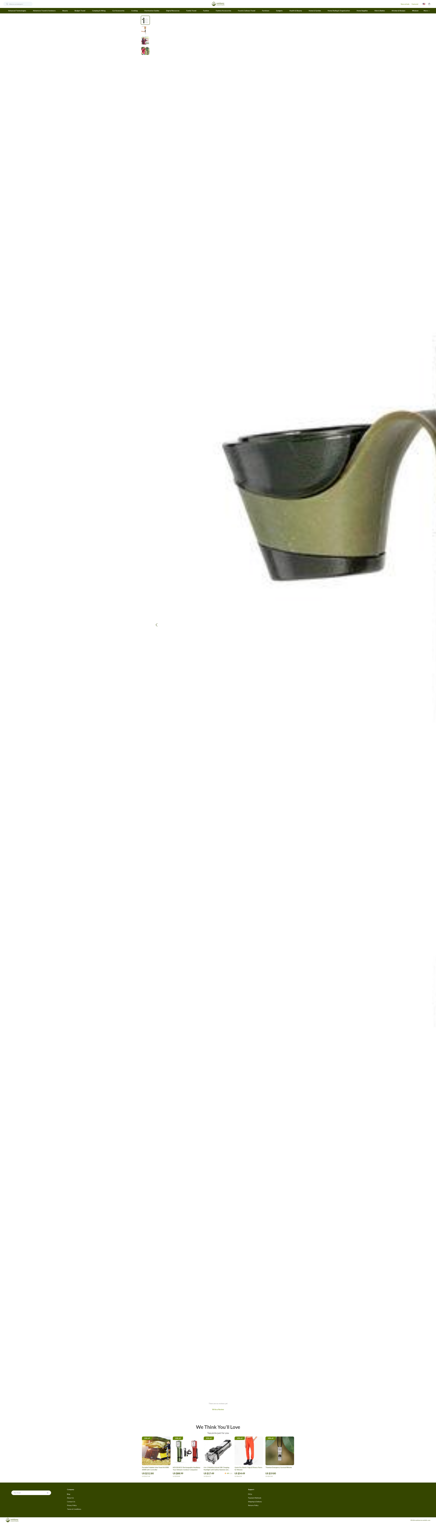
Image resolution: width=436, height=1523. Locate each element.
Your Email (17, 1493)
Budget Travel (80, 11)
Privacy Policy (72, 1505)
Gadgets (279, 11)
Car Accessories (118, 11)
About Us (70, 1498)
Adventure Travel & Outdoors (44, 11)
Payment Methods (254, 1498)
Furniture (265, 11)
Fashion (206, 11)
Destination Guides (151, 11)
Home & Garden (315, 11)
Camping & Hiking (98, 11)
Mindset (415, 11)
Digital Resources (173, 11)
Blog (68, 1494)
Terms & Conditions (74, 1509)
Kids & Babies (380, 11)
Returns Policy (253, 1505)
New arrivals (405, 4)
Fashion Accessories (223, 11)
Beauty (65, 11)
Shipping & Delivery (255, 1502)
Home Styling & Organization (339, 11)
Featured (415, 4)
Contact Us (71, 1502)
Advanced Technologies (17, 11)
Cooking (134, 11)
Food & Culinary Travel (246, 11)
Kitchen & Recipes (398, 11)
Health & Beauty (295, 11)
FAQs (250, 1494)
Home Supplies (362, 11)
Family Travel (191, 11)
